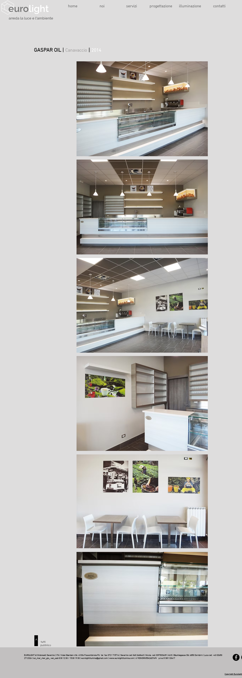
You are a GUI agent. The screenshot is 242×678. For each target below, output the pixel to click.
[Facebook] (236, 657)
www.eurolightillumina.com (121, 658)
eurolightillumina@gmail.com (94, 658)
